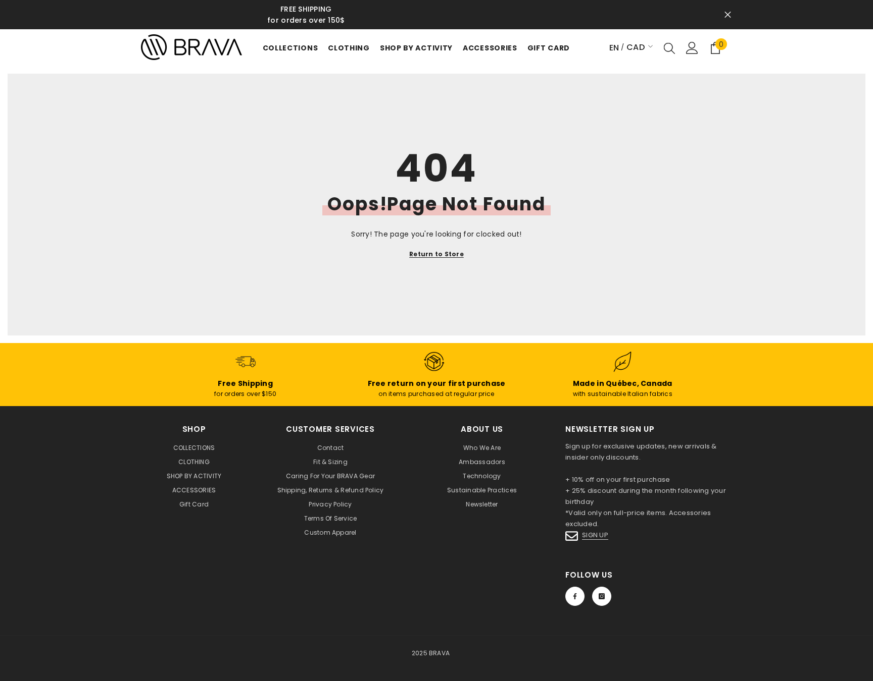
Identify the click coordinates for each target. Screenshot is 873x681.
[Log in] (692, 48)
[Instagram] (601, 596)
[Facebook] (575, 596)
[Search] (669, 48)
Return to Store (436, 254)
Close (727, 15)
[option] (436, 15)
